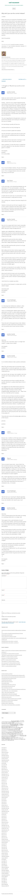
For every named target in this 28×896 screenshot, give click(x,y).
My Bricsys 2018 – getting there (8, 703)
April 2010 (3, 848)
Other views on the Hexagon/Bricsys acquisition (11, 704)
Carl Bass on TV (22, 79)
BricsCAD (6, 727)
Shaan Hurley (9, 736)
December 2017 (5, 774)
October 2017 (4, 777)
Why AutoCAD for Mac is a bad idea (13, 664)
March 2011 (4, 837)
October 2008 (4, 873)
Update (20, 737)
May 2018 (3, 766)
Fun (20, 731)
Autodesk (17, 44)
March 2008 (4, 884)
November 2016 (5, 792)
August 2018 (4, 761)
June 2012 (3, 816)
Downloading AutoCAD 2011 (7, 635)
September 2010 (5, 840)
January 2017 (4, 789)
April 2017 (3, 785)
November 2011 (5, 826)
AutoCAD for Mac (6, 724)
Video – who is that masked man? (8, 692)
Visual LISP (4, 740)
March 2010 (4, 850)
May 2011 (3, 834)
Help (3, 732)
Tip (15, 738)
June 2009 (3, 861)
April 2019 (3, 749)
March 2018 (4, 769)
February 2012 (4, 822)
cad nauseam (14, 3)
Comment (4, 575)
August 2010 (4, 842)
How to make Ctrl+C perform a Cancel (9, 636)
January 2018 (4, 772)
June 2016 (3, 800)
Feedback (15, 731)
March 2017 (4, 786)
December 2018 (5, 755)
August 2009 (4, 857)
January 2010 (4, 853)
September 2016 (5, 795)
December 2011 (5, 825)
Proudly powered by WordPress (7, 893)
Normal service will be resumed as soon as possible (11, 698)
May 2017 (3, 783)
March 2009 (4, 865)
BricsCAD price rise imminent (7, 701)
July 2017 (3, 780)
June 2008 (3, 879)
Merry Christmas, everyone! (7, 687)
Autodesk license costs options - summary (10, 641)
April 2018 (3, 767)
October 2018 (4, 758)
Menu (14, 8)
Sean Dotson (10, 180)
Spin (13, 736)
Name (3, 590)
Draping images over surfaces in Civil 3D (14, 655)
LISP (9, 733)
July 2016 (3, 798)
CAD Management (6, 728)
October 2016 (4, 794)
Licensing (4, 733)
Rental (23, 735)
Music (21, 733)
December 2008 (5, 870)
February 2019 (4, 752)
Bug (20, 727)
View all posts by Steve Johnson (8, 69)
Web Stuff (11, 740)
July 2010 (3, 844)
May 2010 (3, 847)
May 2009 (3, 862)
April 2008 (3, 882)
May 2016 (3, 802)
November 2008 (5, 871)
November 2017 (5, 775)
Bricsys (14, 727)
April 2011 (3, 836)
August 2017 (4, 778)
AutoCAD (13, 44)
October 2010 (4, 839)
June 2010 (3, 845)
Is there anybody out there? (13, 653)
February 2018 (4, 771)
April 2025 (3, 747)
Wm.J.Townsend (5, 662)
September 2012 (5, 811)
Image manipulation (9, 732)
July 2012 (3, 814)
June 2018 (3, 764)
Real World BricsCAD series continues (9, 684)
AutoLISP (14, 726)
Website (3, 600)
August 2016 (4, 797)
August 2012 (4, 812)
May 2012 (3, 817)
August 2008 (4, 876)
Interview (18, 732)
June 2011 (3, 833)
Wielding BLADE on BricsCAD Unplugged (9, 694)
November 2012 (5, 808)
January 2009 (4, 868)
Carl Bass (12, 728)
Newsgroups (5, 734)
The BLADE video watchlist (7, 680)
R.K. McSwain (4, 653)
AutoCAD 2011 (18, 723)
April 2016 (3, 803)
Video (22, 739)
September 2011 (5, 830)
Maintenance (15, 733)
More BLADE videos (5, 683)
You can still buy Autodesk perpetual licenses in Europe (12, 633)
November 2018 (5, 757)
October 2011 (4, 828)
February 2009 (4, 867)
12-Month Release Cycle (6, 721)
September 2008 (5, 875)
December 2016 (5, 791)
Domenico (4, 658)
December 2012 (5, 806)
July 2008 (3, 878)
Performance (19, 734)
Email (3, 595)
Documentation (5, 730)
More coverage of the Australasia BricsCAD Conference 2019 (13, 675)
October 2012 (4, 809)
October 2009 (4, 854)
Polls (13, 735)
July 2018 (3, 763)
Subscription (4, 46)
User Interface (7, 739)
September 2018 (5, 760)
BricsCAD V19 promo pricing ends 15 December (11, 695)
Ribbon (4, 736)
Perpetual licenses (6, 735)
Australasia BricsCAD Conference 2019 (9, 678)
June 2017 (3, 781)
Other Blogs (12, 734)
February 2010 (4, 851)
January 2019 (4, 753)
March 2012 (4, 820)
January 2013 (4, 805)
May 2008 (3, 881)
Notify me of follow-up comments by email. (11, 613)
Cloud (18, 728)
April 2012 (3, 819)
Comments (21, 44)
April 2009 (3, 864)
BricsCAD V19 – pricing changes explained (9, 700)
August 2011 (4, 831)
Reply (3, 157)
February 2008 (4, 885)
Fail (10, 731)
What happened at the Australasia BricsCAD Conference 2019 (13, 676)
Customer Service (13, 729)
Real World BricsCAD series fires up (8, 686)
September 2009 (5, 856)
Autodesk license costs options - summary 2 (10, 642)
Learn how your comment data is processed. (14, 622)
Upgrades (22, 46)
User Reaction (16, 739)
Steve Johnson (10, 47)
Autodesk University (6, 726)
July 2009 (3, 859)
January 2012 (4, 823)
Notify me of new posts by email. (9, 616)
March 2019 (4, 750)
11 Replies (3, 16)
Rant (18, 735)
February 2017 (4, 788)
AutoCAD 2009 (8, 723)
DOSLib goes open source (6, 697)
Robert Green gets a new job (7, 681)
